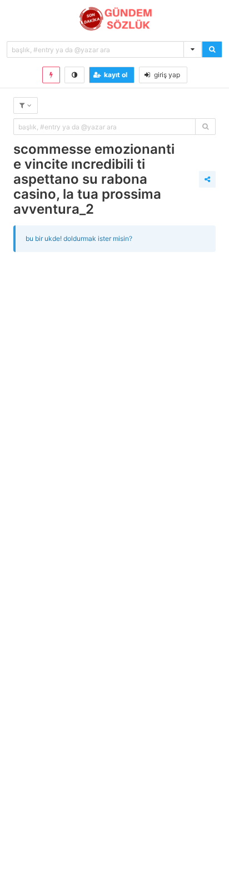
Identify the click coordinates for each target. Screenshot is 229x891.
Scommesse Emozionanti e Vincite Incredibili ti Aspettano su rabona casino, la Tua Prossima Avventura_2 (94, 179)
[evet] (205, 126)
